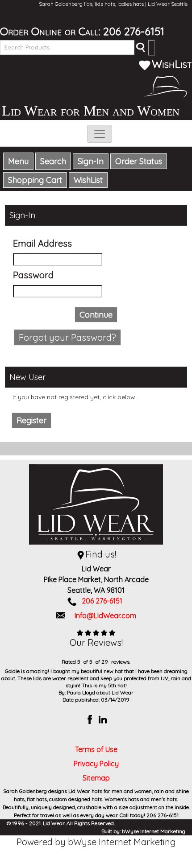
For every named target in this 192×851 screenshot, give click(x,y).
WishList (172, 63)
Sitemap (96, 777)
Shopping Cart (35, 180)
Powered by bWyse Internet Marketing (96, 841)
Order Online (31, 31)
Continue (96, 315)
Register (31, 420)
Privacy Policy (96, 763)
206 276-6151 (133, 31)
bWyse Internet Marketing (153, 831)
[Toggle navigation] (99, 134)
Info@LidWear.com (105, 615)
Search (53, 161)
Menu (18, 161)
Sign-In (91, 161)
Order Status (138, 161)
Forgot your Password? (67, 337)
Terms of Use (96, 749)
